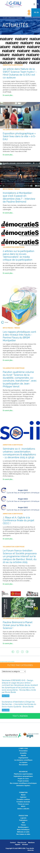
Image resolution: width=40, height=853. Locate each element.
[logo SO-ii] (20, 430)
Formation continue (23, 799)
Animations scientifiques (13, 65)
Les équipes (23, 762)
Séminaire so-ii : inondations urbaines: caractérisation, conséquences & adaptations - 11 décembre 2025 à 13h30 (19, 453)
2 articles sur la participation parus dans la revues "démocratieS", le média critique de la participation (18, 255)
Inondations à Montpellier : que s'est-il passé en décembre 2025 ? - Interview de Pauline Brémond (19, 197)
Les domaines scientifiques (23, 760)
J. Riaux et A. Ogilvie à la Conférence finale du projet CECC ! (18, 520)
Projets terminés (23, 781)
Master (23, 795)
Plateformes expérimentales (23, 774)
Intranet (25, 844)
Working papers (23, 827)
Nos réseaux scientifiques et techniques (23, 783)
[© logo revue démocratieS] (20, 233)
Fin (27, 651)
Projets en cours (23, 778)
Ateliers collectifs (23, 808)
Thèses (23, 825)
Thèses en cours (23, 804)
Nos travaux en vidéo (23, 834)
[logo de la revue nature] (20, 51)
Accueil (5, 18)
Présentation (23, 751)
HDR (23, 822)
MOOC (23, 806)
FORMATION (23, 792)
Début (13, 651)
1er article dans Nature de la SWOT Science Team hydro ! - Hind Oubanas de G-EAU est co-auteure (20, 73)
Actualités (23, 753)
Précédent (17, 651)
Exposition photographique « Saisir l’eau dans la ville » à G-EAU (19, 136)
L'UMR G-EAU (23, 748)
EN (38, 12)
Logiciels (23, 818)
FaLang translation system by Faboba (7, 661)
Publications (23, 820)
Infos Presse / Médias (11, 189)
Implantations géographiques (23, 776)
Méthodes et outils (23, 832)
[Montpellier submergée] (20, 175)
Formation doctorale (23, 802)
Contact (13, 842)
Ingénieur (23, 797)
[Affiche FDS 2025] (20, 604)
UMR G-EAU (11, 18)
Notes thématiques (23, 829)
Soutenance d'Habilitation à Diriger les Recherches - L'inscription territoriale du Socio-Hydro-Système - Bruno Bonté (19, 704)
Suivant (22, 651)
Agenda (23, 755)
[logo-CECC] (20, 499)
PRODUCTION (23, 815)
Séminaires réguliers (23, 785)
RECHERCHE (23, 771)
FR (35, 12)
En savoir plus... (8, 95)
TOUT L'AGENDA (20, 716)
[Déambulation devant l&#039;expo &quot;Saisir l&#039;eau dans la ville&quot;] (20, 115)
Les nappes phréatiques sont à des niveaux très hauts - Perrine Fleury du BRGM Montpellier (19, 336)
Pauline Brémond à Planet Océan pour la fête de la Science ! (17, 625)
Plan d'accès (22, 842)
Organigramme (23, 757)
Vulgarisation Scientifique (13, 129)
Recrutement (23, 764)
